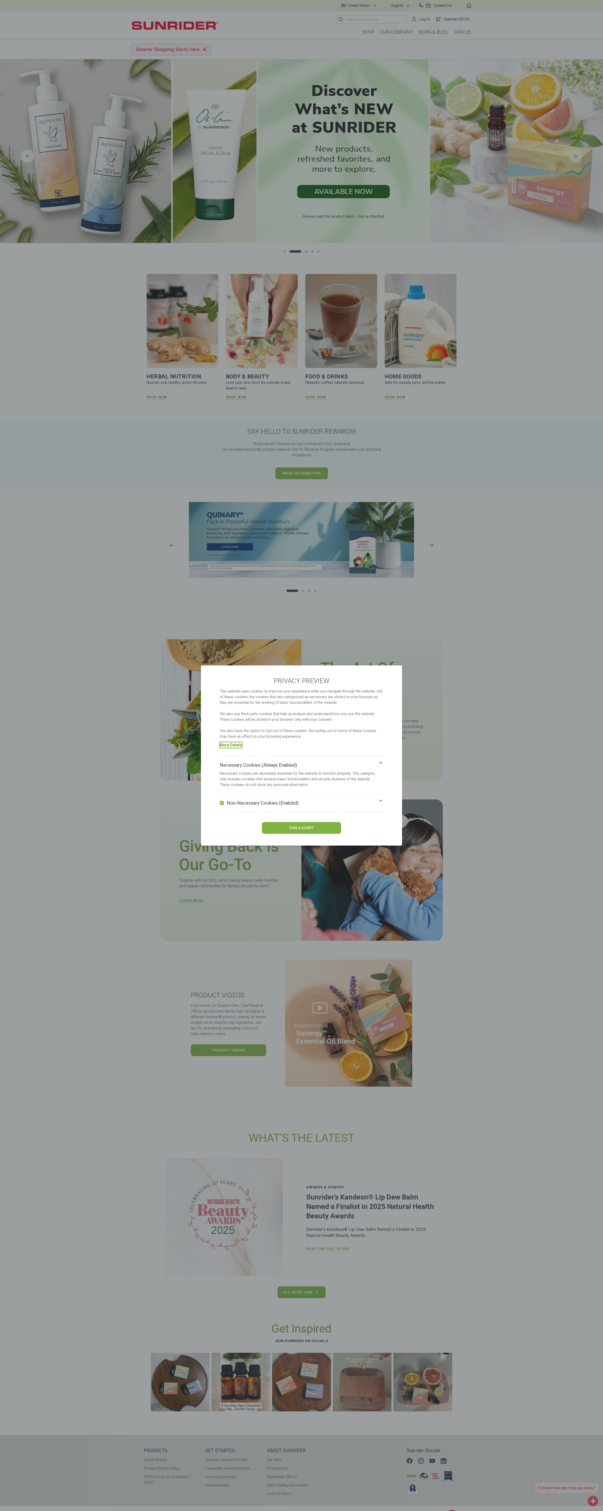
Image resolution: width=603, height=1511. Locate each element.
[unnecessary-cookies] (222, 803)
